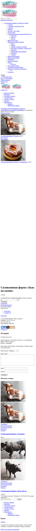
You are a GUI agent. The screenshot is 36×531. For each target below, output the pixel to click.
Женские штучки (13, 40)
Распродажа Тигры (13, 66)
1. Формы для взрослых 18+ (16, 26)
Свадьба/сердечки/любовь (15, 67)
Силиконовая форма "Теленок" (10, 136)
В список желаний (6, 305)
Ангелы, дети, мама (13, 31)
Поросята (14, 53)
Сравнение (4, 303)
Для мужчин (11, 32)
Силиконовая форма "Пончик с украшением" (14, 162)
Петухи (13, 64)
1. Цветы (10, 28)
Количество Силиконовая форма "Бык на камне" (17, 298)
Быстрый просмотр (6, 426)
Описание (7, 311)
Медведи (14, 50)
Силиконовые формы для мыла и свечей (16, 23)
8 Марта (10, 29)
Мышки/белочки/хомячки (18, 51)
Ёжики (13, 45)
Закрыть (3, 430)
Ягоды (13, 39)
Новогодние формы (13, 58)
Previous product (5, 113)
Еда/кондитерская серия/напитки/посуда (20, 34)
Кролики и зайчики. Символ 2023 (21, 48)
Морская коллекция (13, 56)
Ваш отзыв (4, 354)
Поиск (3, 75)
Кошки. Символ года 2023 (19, 47)
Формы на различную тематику (17, 69)
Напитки (14, 35)
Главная (3, 108)
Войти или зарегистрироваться (10, 529)
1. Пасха (10, 24)
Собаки (13, 54)
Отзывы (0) (7, 312)
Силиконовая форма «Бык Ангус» (14, 491)
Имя (2, 368)
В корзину (4, 301)
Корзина (10, 104)
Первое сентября (13, 61)
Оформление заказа (13, 105)
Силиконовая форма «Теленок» (13, 434)
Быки (12, 43)
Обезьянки (11, 59)
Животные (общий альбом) (16, 42)
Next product (4, 139)
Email (3, 371)
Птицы (10, 62)
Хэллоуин (11, 72)
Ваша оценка (5, 350)
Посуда (13, 37)
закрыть (3, 522)
